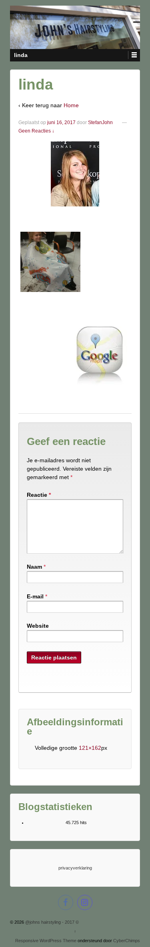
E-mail (35, 596)
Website (38, 625)
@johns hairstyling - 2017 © (51, 922)
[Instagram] (84, 903)
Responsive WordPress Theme (45, 940)
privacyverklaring (75, 867)
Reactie (39, 495)
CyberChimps (126, 940)
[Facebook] (65, 903)
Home (71, 105)
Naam (34, 566)
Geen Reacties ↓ (36, 131)
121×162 (90, 748)
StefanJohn (100, 122)
